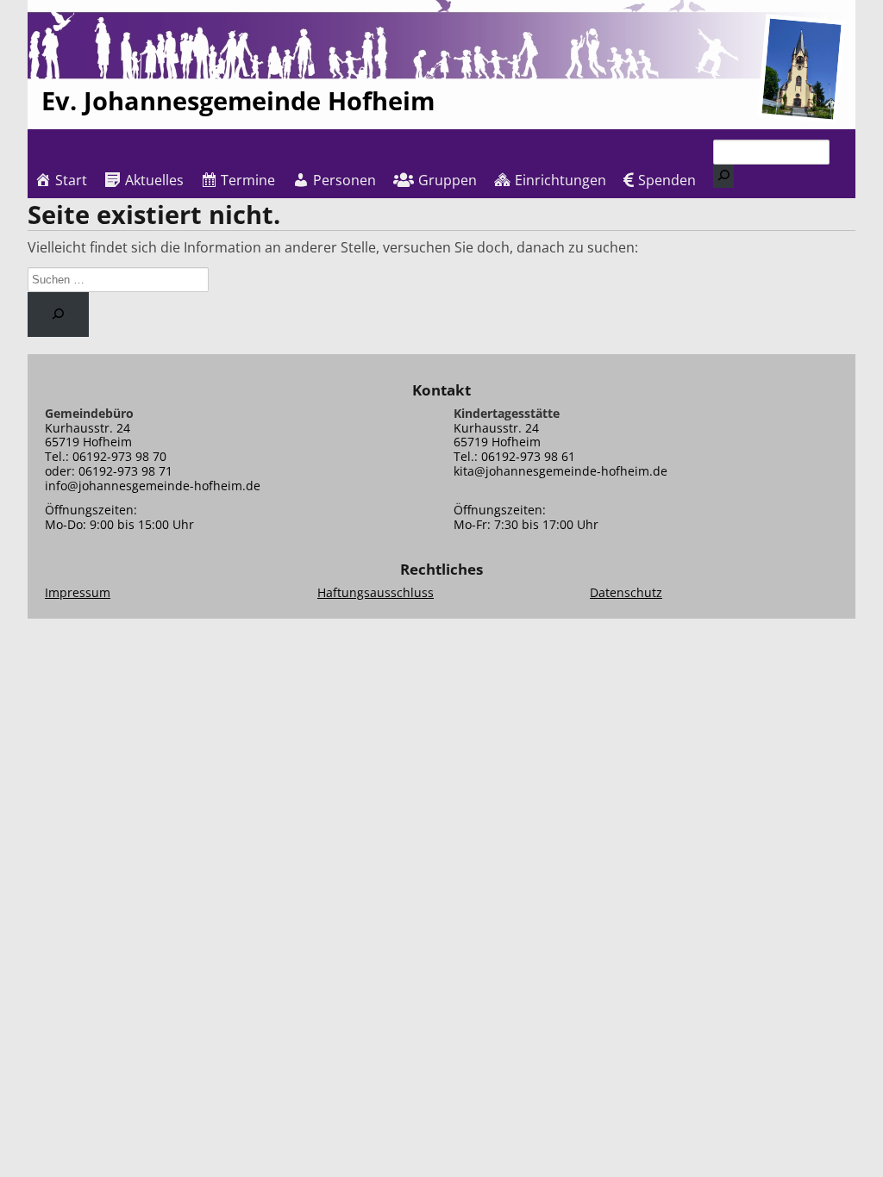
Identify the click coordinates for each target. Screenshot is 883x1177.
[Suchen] (723, 176)
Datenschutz (626, 592)
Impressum (77, 592)
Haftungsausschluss (375, 592)
